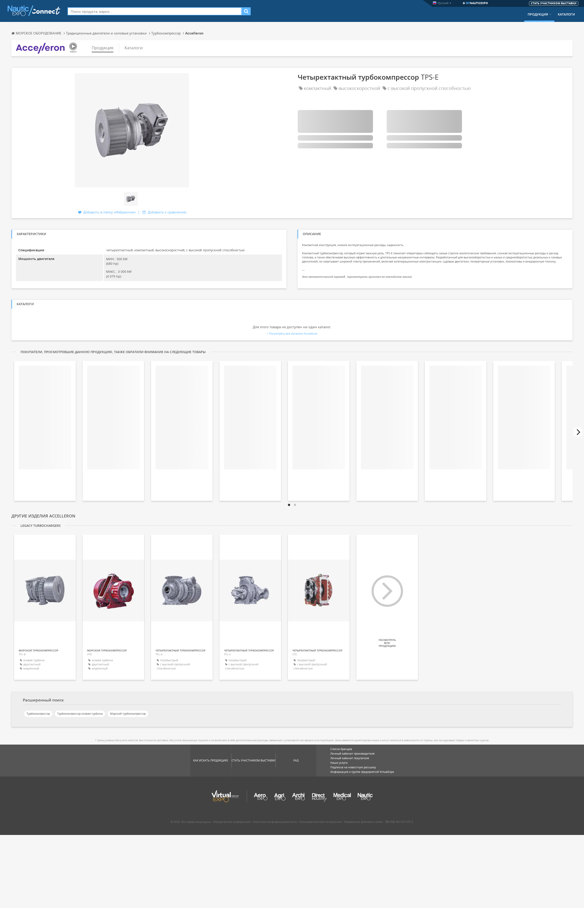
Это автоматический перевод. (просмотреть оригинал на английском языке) (357, 277)
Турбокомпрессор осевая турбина (80, 714)
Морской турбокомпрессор (128, 714)
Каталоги (566, 14)
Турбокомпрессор (38, 714)
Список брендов (341, 749)
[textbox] (155, 11)
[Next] (578, 432)
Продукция (538, 14)
